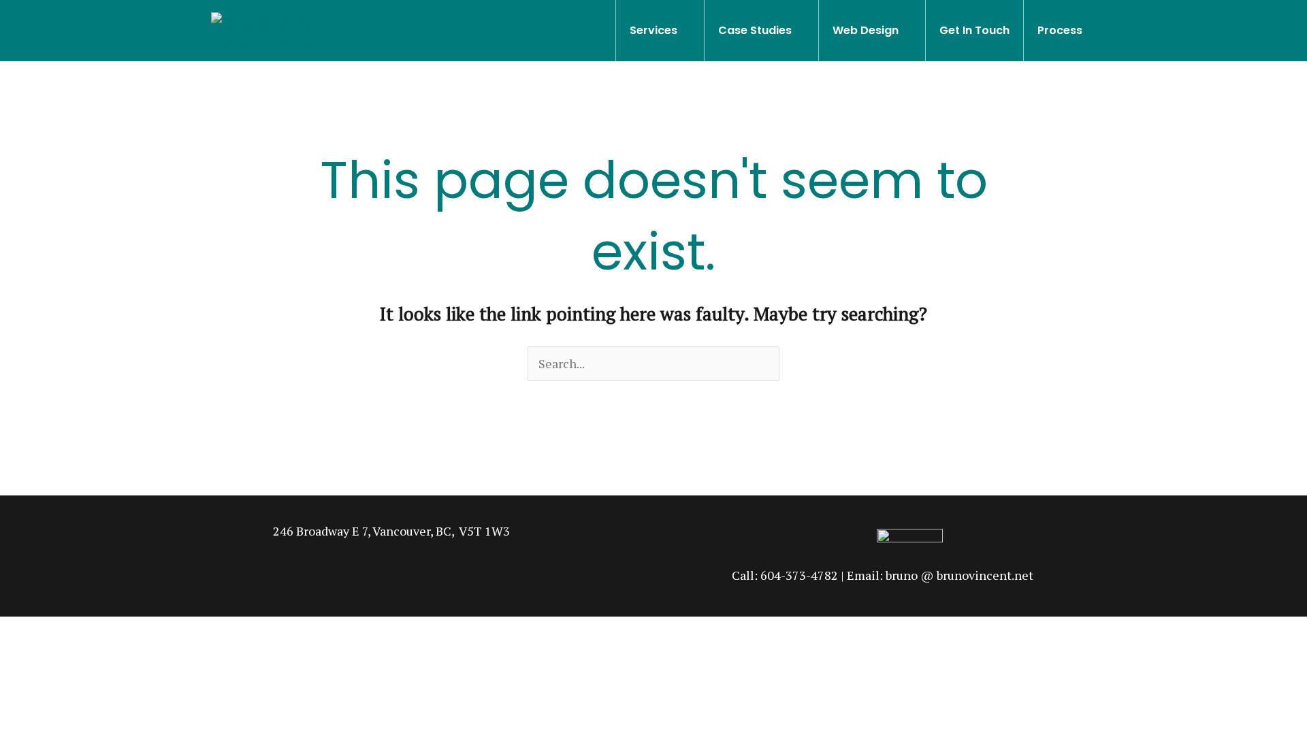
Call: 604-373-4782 (785, 575)
